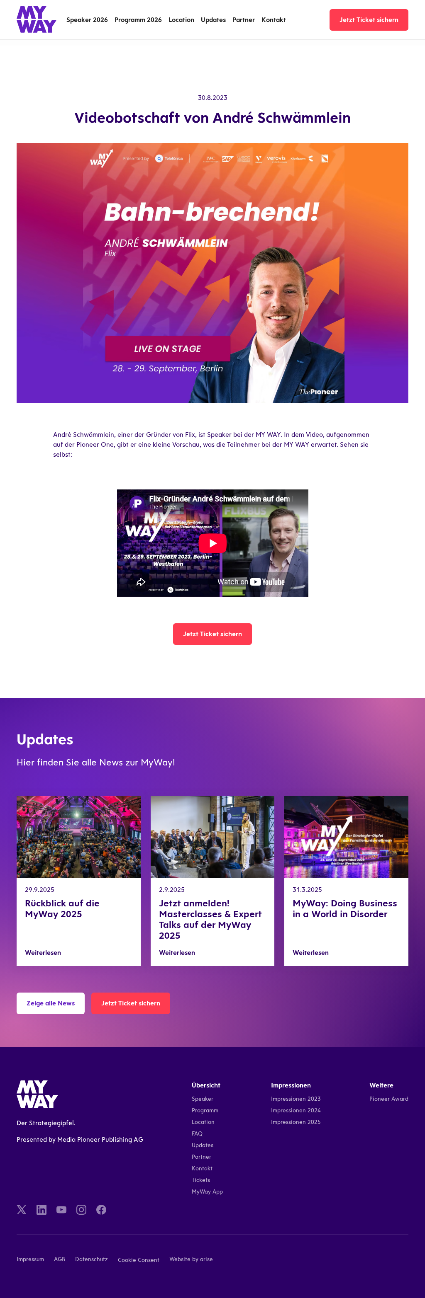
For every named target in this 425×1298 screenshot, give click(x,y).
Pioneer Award (388, 1098)
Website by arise (191, 1259)
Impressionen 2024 (296, 1110)
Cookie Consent (138, 1260)
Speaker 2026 (87, 20)
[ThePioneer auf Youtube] (61, 1210)
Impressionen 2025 (296, 1122)
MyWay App (207, 1191)
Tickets (201, 1180)
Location (181, 20)
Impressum (30, 1259)
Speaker (202, 1098)
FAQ (197, 1133)
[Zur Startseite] (36, 19)
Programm (205, 1110)
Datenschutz (91, 1259)
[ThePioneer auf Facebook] (101, 1210)
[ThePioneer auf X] (22, 1210)
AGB (59, 1259)
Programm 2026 (138, 20)
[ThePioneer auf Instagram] (81, 1210)
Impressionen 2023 (296, 1098)
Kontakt (273, 20)
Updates (213, 20)
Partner (243, 20)
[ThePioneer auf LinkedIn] (41, 1210)
